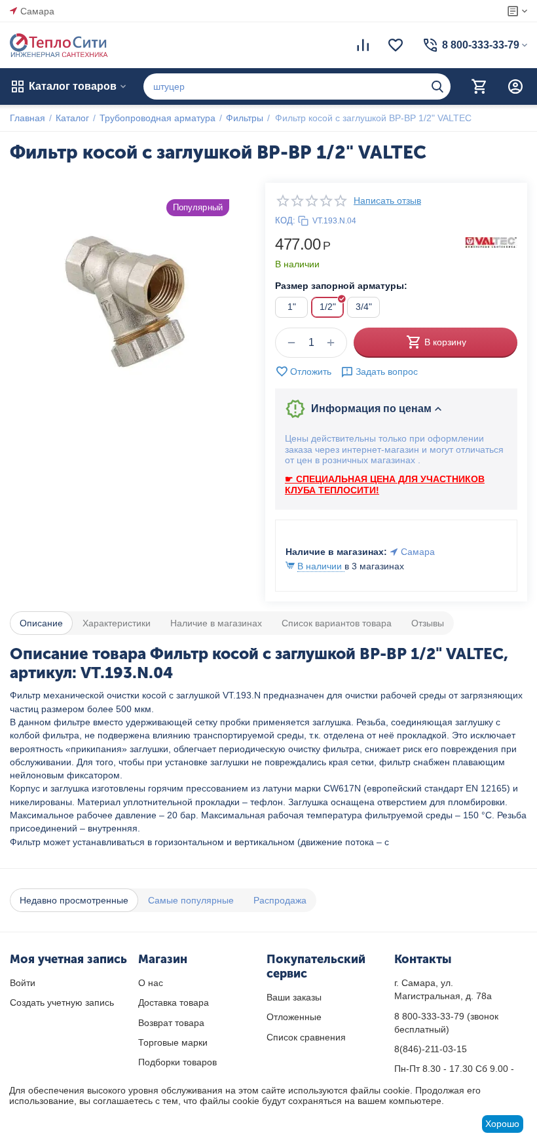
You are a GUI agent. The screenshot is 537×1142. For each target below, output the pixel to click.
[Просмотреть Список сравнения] (363, 45)
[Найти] (437, 86)
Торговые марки (173, 1042)
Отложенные (294, 1017)
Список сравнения (306, 1037)
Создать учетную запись (62, 1002)
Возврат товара (171, 1023)
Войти (22, 983)
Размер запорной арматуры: (341, 285)
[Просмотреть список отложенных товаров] (395, 45)
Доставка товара (173, 1002)
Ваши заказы (294, 997)
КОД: (285, 220)
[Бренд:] (491, 242)
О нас (150, 983)
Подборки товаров (177, 1062)
